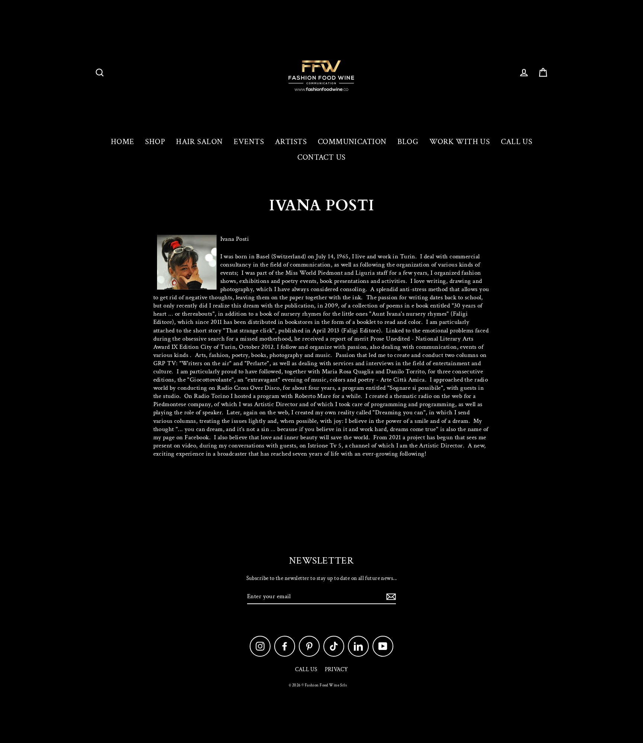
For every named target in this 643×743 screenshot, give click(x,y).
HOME (122, 142)
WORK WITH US (459, 142)
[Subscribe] (390, 596)
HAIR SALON (199, 142)
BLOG (407, 142)
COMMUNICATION (352, 142)
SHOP (155, 142)
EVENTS (249, 142)
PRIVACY (336, 669)
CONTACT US (321, 157)
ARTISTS (291, 142)
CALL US (516, 142)
